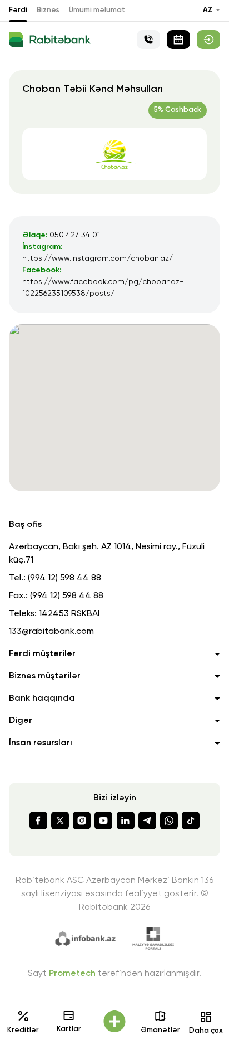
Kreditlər (23, 1030)
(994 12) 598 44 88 (64, 578)
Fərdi (18, 10)
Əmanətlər (160, 1030)
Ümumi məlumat (97, 10)
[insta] (82, 820)
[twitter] (60, 820)
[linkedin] (126, 820)
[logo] (50, 39)
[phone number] (148, 39)
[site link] (208, 39)
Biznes (48, 10)
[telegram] (147, 820)
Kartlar (69, 1029)
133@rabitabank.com (51, 631)
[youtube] (103, 820)
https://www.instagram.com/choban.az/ (97, 258)
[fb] (38, 820)
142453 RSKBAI (69, 613)
